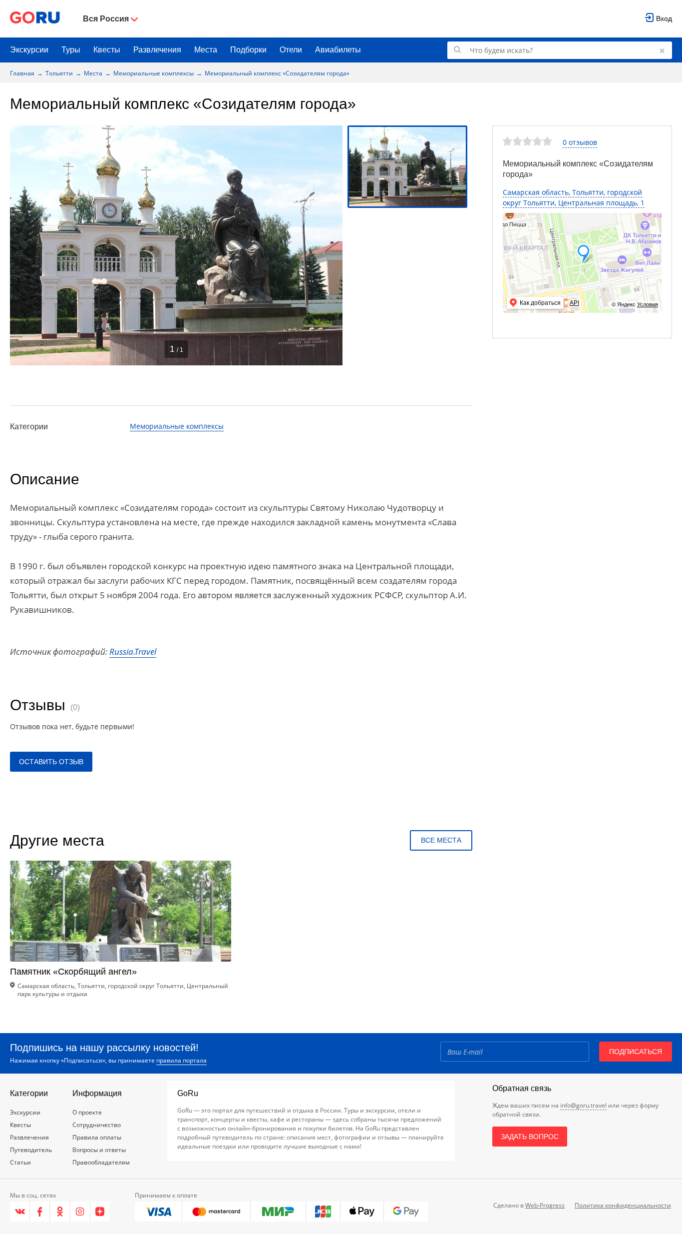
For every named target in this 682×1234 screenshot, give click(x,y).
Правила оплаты (96, 1137)
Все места (441, 840)
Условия (647, 304)
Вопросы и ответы (99, 1150)
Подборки (248, 49)
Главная (22, 73)
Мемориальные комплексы (153, 73)
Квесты (106, 49)
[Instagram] (80, 1212)
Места (205, 49)
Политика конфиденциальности (623, 1205)
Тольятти (59, 73)
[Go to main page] (35, 18)
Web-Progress (545, 1205)
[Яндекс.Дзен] (100, 1212)
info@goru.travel (583, 1105)
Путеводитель (31, 1150)
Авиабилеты (338, 49)
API (574, 302)
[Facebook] (40, 1212)
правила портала (181, 1060)
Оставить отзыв (51, 762)
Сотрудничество (96, 1125)
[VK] (20, 1212)
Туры (70, 49)
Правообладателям (101, 1162)
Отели (291, 49)
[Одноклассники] (60, 1212)
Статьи (20, 1162)
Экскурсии (29, 49)
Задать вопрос (530, 1137)
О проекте (87, 1112)
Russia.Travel (132, 651)
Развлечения (157, 49)
